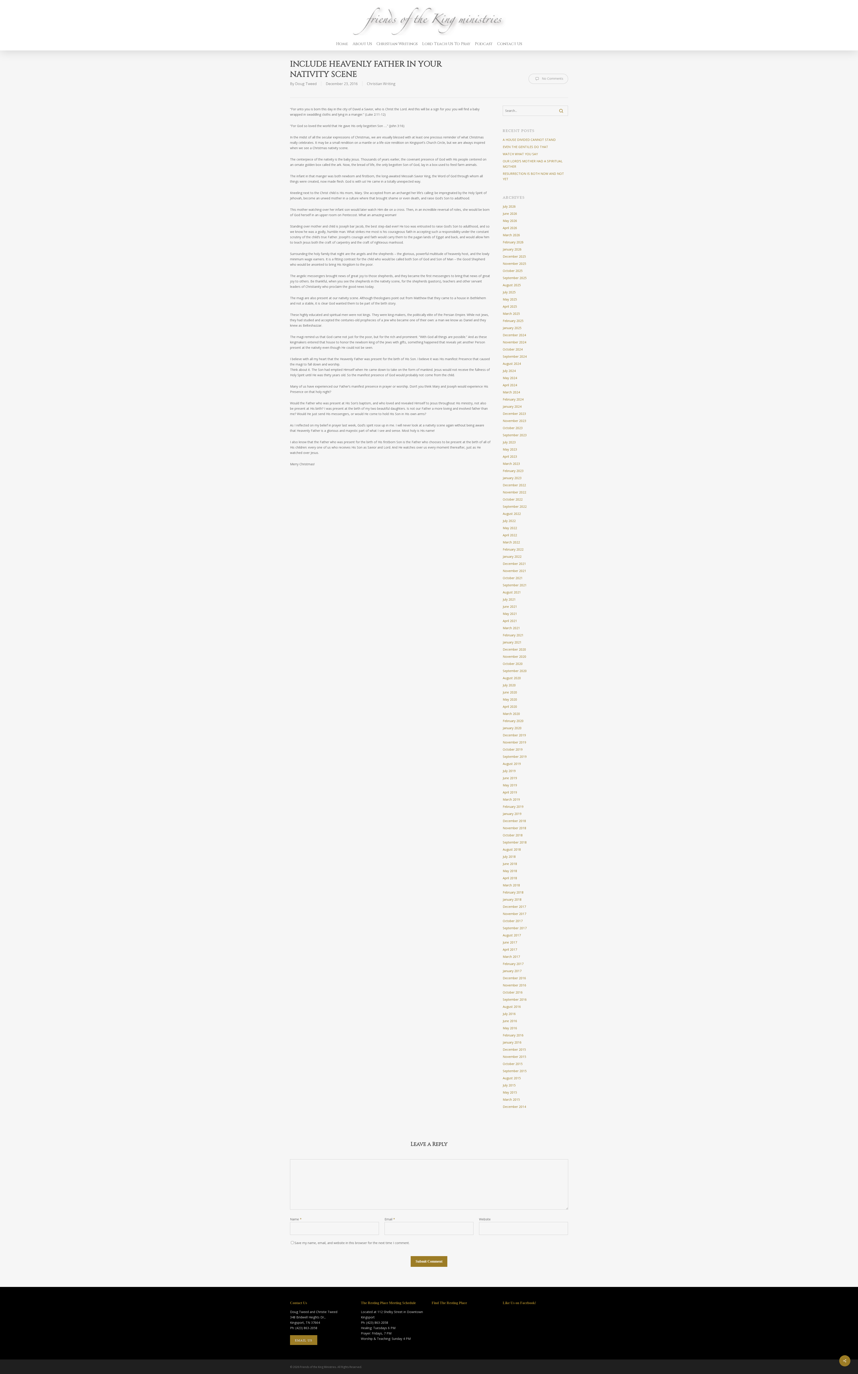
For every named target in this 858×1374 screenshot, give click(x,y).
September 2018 (515, 842)
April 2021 (510, 621)
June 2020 (510, 692)
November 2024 (514, 342)
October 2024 (513, 349)
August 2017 (512, 935)
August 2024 (512, 363)
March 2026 (511, 235)
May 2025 (510, 299)
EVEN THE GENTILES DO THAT (525, 147)
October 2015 (513, 1064)
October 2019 (513, 749)
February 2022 (513, 549)
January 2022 (512, 556)
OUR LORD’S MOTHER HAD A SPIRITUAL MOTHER (533, 164)
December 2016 (514, 978)
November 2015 (514, 1057)
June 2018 (510, 864)
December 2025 (514, 256)
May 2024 (510, 378)
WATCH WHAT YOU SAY (520, 154)
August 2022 (512, 514)
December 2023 (514, 413)
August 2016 (512, 1006)
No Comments (552, 78)
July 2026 (509, 206)
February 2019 (513, 806)
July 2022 (509, 521)
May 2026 (510, 221)
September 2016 (515, 999)
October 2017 (513, 921)
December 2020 (514, 649)
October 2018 (513, 835)
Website (485, 1219)
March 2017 (511, 956)
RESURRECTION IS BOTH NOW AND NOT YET (533, 176)
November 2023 (514, 421)
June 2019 (510, 778)
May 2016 (510, 1028)
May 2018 (510, 871)
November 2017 (514, 914)
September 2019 (515, 756)
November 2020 (514, 656)
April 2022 (510, 535)
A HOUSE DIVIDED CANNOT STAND (529, 140)
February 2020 (513, 721)
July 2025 (509, 292)
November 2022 (514, 492)
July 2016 (509, 1014)
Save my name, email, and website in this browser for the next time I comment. (352, 1243)
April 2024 (510, 385)
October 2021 (513, 578)
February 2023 (513, 471)
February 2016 (513, 1035)
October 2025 (513, 271)
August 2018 (512, 849)
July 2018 (509, 856)
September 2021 (515, 585)
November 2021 (514, 571)
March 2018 (511, 885)
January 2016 (512, 1042)
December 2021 (514, 564)
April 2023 (510, 456)
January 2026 (512, 249)
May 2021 (510, 614)
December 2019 (514, 735)
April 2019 (510, 792)
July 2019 (509, 771)
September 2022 (515, 506)
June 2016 (510, 1021)
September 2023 (515, 435)
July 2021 (509, 599)
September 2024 (515, 356)
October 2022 (513, 499)
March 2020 (511, 714)
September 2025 (515, 278)
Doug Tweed (306, 83)
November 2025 (514, 263)
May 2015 (510, 1092)
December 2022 (514, 485)
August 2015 (512, 1078)
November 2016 (514, 985)
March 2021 (511, 628)
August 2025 (512, 285)
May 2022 (510, 528)
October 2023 (513, 428)
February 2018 (513, 892)
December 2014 (514, 1107)
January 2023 (512, 478)
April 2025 (510, 306)
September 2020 (515, 671)
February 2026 (513, 242)
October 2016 (513, 992)
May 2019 (510, 785)
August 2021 (512, 592)
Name (296, 1219)
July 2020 (509, 685)
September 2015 (515, 1071)
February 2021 (513, 635)
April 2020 (510, 706)
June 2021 (510, 606)
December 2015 (514, 1049)
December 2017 (514, 906)
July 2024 (509, 371)
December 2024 (514, 335)
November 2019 (514, 742)
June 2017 (510, 942)
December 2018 (514, 821)
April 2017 (510, 949)
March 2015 (511, 1099)
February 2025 (513, 321)
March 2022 (511, 542)
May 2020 (510, 699)
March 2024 (511, 392)
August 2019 (512, 764)
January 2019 (512, 814)
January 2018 (512, 899)
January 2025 (512, 328)
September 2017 (515, 928)
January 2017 (512, 971)
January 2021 (512, 642)
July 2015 (509, 1085)
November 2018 (514, 828)
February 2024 (513, 399)
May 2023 (510, 449)
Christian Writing (381, 83)
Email (390, 1219)
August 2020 (512, 678)
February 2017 (513, 964)
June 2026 (510, 213)
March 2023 (511, 463)
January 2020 (512, 728)
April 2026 (510, 228)
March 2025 (511, 313)
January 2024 (512, 406)
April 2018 (510, 878)
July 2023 (509, 442)
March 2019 (511, 799)
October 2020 (513, 664)
